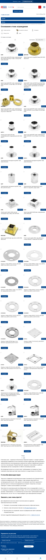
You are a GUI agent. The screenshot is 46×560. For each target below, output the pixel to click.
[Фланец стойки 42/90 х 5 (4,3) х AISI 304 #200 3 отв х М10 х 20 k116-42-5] (34, 286)
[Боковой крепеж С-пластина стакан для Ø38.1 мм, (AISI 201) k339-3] (34, 415)
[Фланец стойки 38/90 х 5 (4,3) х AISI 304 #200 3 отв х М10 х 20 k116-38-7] (11, 260)
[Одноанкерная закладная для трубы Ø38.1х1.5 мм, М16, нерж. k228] (34, 183)
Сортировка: (32, 39)
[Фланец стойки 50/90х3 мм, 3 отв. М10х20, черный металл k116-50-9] (11, 338)
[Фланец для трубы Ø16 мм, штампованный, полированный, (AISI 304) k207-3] (11, 131)
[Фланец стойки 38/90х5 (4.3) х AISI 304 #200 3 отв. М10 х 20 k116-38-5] (34, 390)
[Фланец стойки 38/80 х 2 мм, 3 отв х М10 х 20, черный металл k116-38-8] (34, 260)
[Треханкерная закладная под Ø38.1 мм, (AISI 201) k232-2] (34, 157)
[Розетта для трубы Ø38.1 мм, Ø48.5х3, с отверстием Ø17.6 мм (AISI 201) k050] (34, 235)
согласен (4, 542)
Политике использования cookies (32, 558)
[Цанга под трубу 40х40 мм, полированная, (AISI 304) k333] (34, 209)
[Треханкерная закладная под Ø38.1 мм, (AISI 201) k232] (11, 157)
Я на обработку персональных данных (9, 542)
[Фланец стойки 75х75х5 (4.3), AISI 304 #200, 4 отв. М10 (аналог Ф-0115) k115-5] (11, 364)
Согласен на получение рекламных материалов (27, 542)
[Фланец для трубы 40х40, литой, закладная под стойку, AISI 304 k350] (11, 209)
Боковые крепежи (7, 30)
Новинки (4, 546)
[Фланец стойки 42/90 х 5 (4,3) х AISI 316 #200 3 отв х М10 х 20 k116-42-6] (11, 312)
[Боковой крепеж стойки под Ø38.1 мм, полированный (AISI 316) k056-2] (34, 441)
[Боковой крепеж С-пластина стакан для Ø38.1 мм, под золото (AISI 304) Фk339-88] (11, 439)
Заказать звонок (18, 11)
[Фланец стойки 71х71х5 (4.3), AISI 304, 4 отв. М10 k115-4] (34, 338)
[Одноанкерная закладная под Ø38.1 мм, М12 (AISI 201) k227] (11, 183)
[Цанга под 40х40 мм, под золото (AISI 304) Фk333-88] (11, 233)
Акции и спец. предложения (8, 550)
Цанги (20, 33)
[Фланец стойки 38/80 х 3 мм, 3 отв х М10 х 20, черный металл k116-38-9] (11, 286)
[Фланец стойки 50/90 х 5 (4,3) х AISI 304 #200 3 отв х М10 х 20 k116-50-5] (34, 312)
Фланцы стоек (6, 33)
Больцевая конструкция (23, 30)
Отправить (28, 546)
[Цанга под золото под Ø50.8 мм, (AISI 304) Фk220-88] (34, 52)
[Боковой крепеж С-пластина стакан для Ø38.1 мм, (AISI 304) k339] (11, 415)
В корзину (4, 63)
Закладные (36, 30)
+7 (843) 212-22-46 (27, 1)
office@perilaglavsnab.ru (30, 508)
